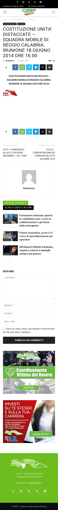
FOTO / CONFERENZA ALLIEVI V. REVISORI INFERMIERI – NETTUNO (15, 152)
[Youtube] (40, 2)
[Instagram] (23, 2)
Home (5, 19)
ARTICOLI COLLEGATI (15, 203)
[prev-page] (5, 261)
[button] (5, 12)
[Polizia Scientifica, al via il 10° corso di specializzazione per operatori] (10, 236)
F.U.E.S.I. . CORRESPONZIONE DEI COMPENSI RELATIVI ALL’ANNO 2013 (44, 154)
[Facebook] (17, 2)
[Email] (43, 67)
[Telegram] (36, 67)
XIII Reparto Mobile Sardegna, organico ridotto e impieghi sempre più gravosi (36, 250)
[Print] (49, 67)
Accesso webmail (37, 6)
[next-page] (9, 261)
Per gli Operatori (18, 19)
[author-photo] (29, 184)
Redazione (10, 60)
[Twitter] (35, 2)
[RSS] (29, 2)
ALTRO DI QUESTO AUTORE (18, 207)
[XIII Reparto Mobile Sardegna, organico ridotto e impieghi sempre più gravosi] (10, 250)
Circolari (30, 19)
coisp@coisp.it (35, 482)
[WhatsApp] (22, 67)
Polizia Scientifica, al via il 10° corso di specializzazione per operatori (36, 236)
